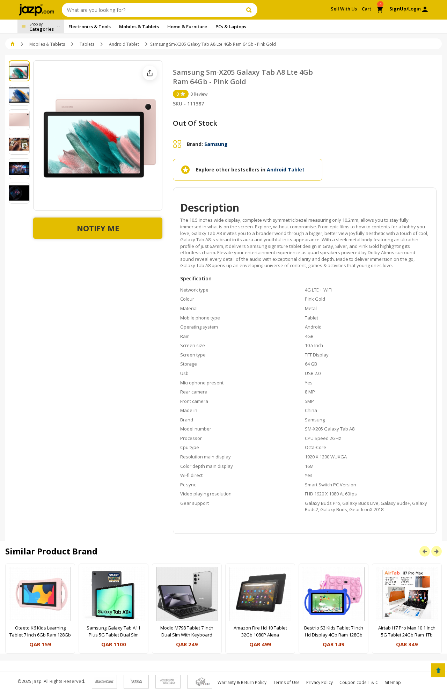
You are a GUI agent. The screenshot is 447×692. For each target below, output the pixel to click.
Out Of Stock (195, 123)
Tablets (87, 44)
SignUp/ (398, 9)
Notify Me (98, 228)
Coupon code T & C (358, 682)
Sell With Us (344, 9)
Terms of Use (286, 682)
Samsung (216, 144)
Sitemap (393, 682)
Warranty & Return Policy (242, 682)
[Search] (250, 10)
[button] (13, 44)
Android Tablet (124, 44)
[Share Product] (149, 73)
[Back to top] (438, 670)
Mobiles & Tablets (47, 44)
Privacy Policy (319, 682)
